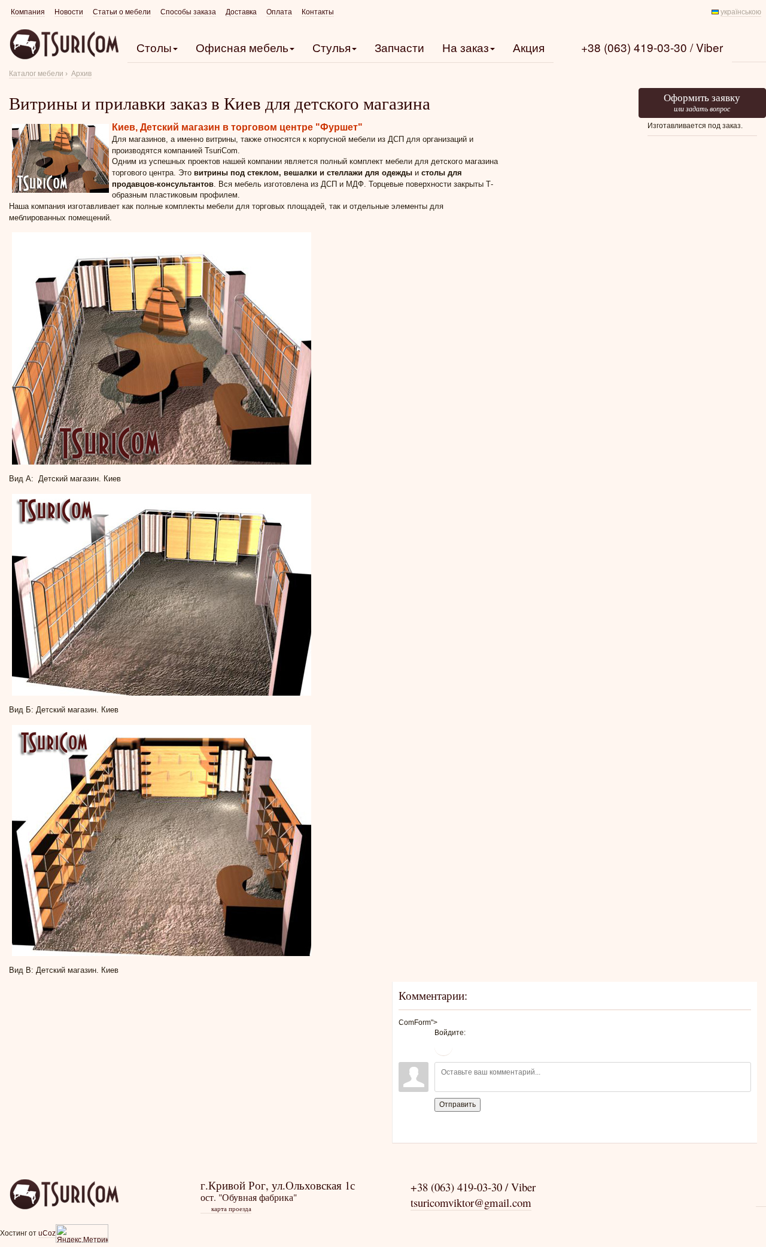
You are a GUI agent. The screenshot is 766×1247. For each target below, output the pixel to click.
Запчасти (399, 47)
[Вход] (443, 1047)
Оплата (279, 12)
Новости (68, 12)
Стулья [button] (331, 47)
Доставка (241, 12)
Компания (28, 12)
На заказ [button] (465, 47)
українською (741, 12)
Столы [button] (154, 47)
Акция (529, 47)
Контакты (318, 12)
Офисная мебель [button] (242, 47)
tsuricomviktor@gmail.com (471, 1202)
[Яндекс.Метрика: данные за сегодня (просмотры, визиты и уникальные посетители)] (82, 1233)
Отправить (457, 1104)
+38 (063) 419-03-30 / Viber (652, 47)
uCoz (47, 1233)
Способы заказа (188, 12)
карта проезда (226, 1208)
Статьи (122, 12)
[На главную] (63, 1194)
